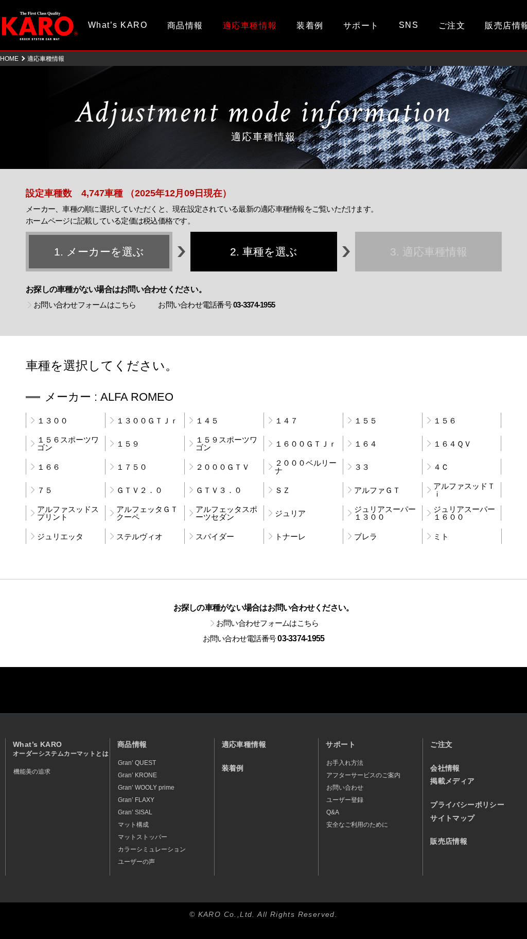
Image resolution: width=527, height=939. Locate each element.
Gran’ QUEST (137, 762)
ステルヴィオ (139, 536)
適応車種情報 (244, 744)
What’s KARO (118, 25)
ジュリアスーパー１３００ (385, 513)
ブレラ (365, 536)
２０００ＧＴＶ (223, 467)
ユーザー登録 (344, 800)
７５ (44, 490)
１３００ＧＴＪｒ (147, 420)
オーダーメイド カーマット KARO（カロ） (40, 25)
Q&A (332, 812)
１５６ (444, 420)
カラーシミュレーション (152, 849)
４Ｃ (441, 467)
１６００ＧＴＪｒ (306, 443)
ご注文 (452, 25)
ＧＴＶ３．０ (219, 490)
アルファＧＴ (377, 490)
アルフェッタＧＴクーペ (147, 513)
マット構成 (133, 824)
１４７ (286, 420)
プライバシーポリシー (467, 805)
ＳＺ (282, 490)
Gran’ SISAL (135, 812)
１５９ (127, 443)
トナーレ (290, 536)
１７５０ (131, 467)
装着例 (310, 25)
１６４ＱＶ (452, 443)
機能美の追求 (31, 771)
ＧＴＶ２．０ (139, 490)
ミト (441, 536)
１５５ (365, 420)
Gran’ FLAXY (136, 800)
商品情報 (185, 25)
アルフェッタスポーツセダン (226, 513)
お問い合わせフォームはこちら (84, 304)
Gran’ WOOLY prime (146, 787)
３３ (362, 467)
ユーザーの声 (136, 861)
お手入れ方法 (344, 762)
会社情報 (445, 768)
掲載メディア (452, 781)
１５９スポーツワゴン (226, 443)
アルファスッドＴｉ (464, 490)
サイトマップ (452, 818)
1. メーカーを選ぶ (99, 252)
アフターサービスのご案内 (363, 775)
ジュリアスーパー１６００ (464, 513)
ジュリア (290, 513)
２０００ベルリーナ (306, 466)
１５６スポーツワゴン (68, 443)
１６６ (48, 467)
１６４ (365, 443)
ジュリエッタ (60, 536)
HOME (9, 58)
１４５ (207, 420)
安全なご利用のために (357, 824)
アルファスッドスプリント (68, 513)
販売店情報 (448, 841)
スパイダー (215, 536)
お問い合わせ (344, 787)
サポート (361, 25)
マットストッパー (142, 837)
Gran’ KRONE (137, 775)
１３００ (52, 420)
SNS (409, 25)
